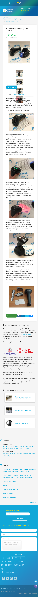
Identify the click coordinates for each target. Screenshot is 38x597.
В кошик (12, 87)
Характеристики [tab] (19, 94)
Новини (6, 440)
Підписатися (19, 518)
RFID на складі (8, 493)
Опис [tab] (9, 94)
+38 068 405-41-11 (11, 558)
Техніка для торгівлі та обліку (14, 20)
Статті (5, 465)
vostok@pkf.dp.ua (26, 334)
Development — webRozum (8, 591)
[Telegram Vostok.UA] (36, 581)
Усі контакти (25, 10)
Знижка (5, 485)
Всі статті (33, 502)
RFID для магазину (9, 497)
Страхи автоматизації (10, 489)
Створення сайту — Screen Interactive (27, 593)
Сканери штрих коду (12, 21)
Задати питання (11, 315)
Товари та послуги (12, 18)
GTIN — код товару (9, 481)
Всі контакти (7, 572)
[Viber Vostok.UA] (36, 586)
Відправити (18, 554)
